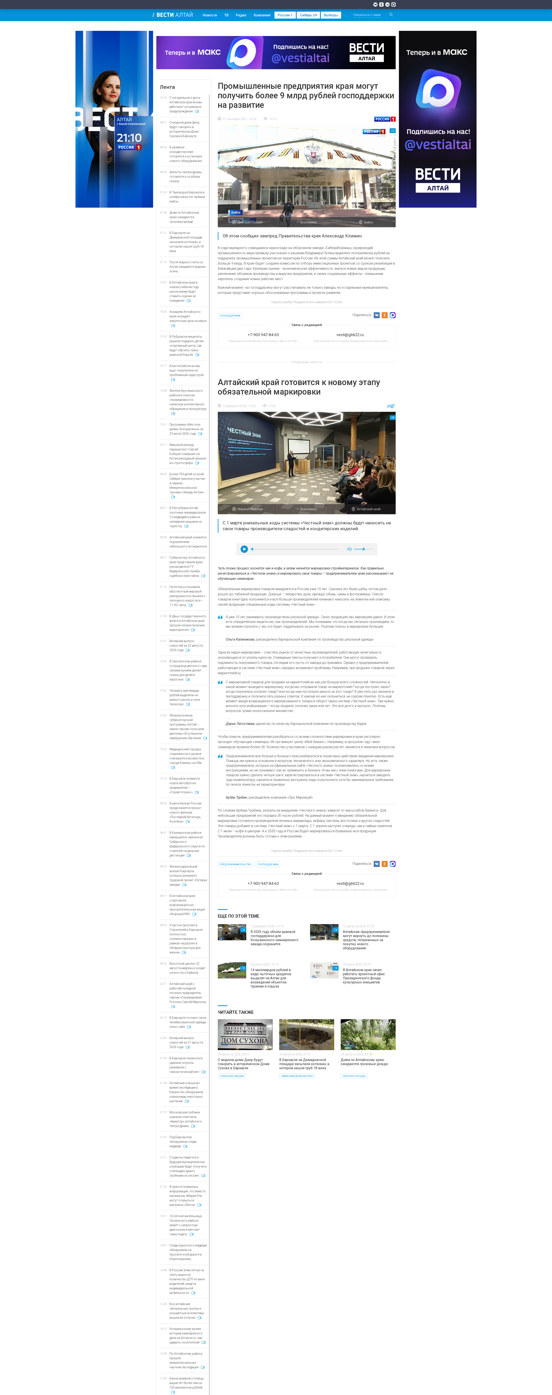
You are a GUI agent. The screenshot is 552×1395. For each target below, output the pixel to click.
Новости (210, 15)
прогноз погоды (354, 1076)
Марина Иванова (250, 509)
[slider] (252, 549)
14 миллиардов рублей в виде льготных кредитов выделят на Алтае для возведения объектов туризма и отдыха (271, 978)
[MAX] (393, 4)
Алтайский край (369, 509)
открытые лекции (232, 1076)
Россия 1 (285, 15)
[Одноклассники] (381, 4)
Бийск (368, 222)
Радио (241, 15)
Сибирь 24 (308, 15)
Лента (167, 87)
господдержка (230, 315)
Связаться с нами (367, 15)
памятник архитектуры (297, 1076)
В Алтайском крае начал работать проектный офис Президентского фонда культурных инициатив (364, 976)
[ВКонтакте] (375, 4)
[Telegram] (387, 4)
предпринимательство (235, 864)
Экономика (308, 222)
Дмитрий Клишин (250, 222)
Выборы (331, 15)
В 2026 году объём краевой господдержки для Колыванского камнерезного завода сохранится (274, 938)
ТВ (226, 15)
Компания (262, 15)
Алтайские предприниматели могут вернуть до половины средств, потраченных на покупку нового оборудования (366, 940)
